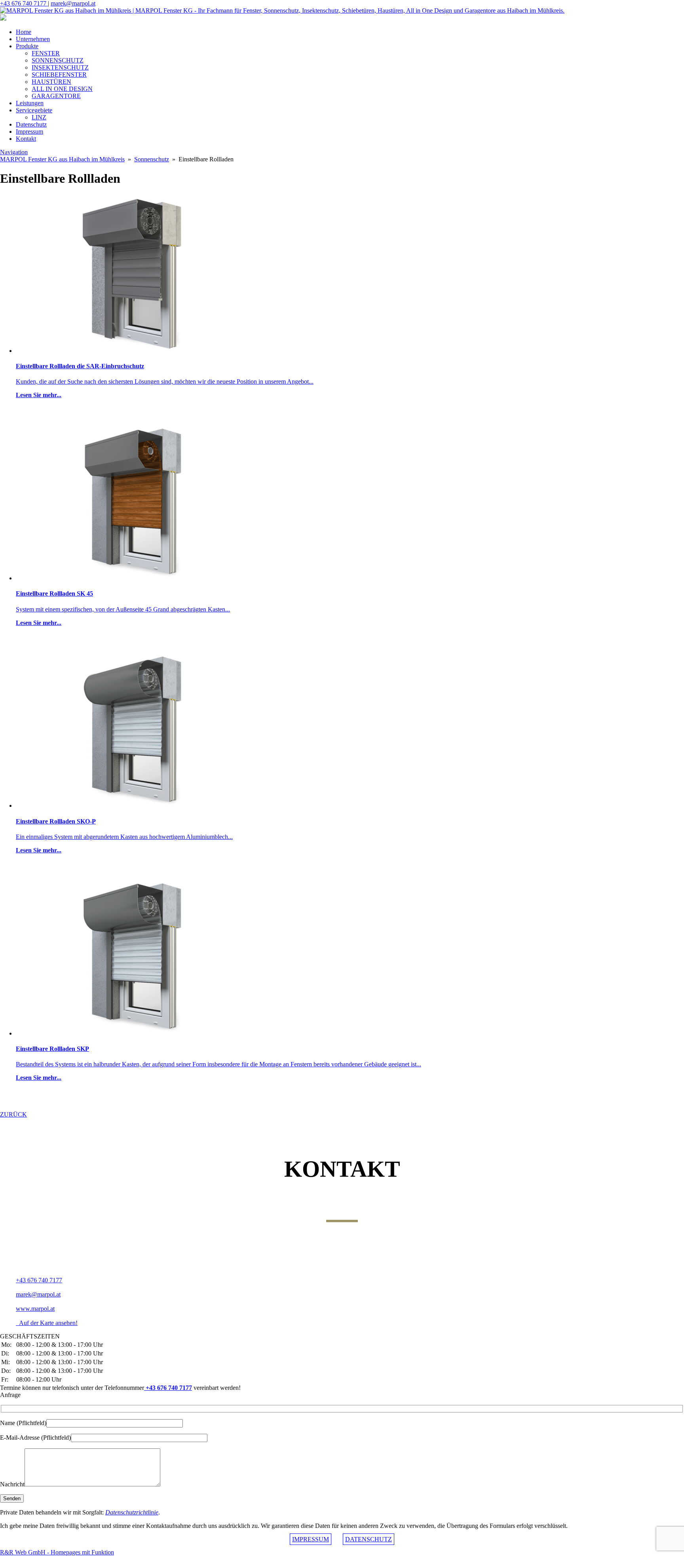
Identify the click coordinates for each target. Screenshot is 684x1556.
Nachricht (12, 1484)
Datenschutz (31, 124)
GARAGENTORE (56, 96)
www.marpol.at (35, 1308)
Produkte (27, 46)
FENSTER (46, 53)
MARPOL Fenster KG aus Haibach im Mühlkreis (62, 159)
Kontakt (26, 138)
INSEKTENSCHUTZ (60, 67)
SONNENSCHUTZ (58, 60)
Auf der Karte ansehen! (47, 1322)
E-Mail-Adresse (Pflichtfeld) (35, 1437)
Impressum (29, 131)
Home (23, 31)
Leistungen (30, 103)
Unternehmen (33, 39)
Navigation (14, 152)
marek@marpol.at (73, 3)
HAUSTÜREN (51, 81)
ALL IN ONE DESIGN (62, 88)
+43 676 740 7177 (24, 3)
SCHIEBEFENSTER (59, 74)
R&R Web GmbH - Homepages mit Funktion (57, 1552)
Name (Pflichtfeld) (23, 1423)
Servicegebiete (34, 110)
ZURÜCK (13, 1114)
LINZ (39, 117)
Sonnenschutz (151, 159)
